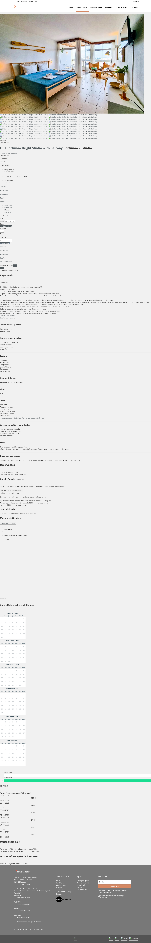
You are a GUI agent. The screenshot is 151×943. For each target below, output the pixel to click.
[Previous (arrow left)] (1, 163)
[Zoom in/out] (5, 161)
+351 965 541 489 (23, 904)
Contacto (134, 7)
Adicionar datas (6, 226)
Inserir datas (5, 243)
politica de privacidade (116, 890)
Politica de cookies (83, 883)
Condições (8, 208)
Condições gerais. (83, 881)
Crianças (3, 237)
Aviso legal (81, 885)
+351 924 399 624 (23, 884)
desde (2, 216)
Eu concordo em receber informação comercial (112, 896)
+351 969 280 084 (23, 897)
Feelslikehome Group (63, 892)
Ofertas (7, 212)
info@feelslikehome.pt (36, 922)
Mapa (6, 210)
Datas (2, 221)
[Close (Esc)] (1, 161)
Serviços (108, 7)
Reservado (8, 772)
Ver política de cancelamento (11, 491)
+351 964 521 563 (23, 917)
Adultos (3, 228)
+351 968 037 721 (23, 911)
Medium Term (96, 7)
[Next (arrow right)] (3, 163)
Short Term (82, 7)
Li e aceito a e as (113, 891)
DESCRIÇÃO (5, 165)
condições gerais (106, 892)
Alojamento (8, 205)
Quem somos (121, 7)
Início (71, 7)
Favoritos (136, 1)
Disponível (8, 778)
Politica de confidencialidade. (83, 888)
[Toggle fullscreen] (3, 161)
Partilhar (4, 158)
